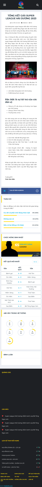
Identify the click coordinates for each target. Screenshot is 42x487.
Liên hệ (31, 479)
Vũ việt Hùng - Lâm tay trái (10, 467)
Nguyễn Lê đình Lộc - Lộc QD (11, 447)
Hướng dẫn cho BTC (21, 479)
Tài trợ (17, 476)
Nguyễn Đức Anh (7, 451)
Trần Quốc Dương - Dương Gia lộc (13, 463)
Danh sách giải (19, 473)
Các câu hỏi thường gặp (7, 480)
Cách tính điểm (33, 476)
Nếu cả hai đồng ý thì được (14, 225)
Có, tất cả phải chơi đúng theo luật (17, 213)
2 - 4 (19, 282)
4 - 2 (19, 277)
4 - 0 (19, 273)
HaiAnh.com (8, 486)
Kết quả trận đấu (34, 473)
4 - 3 (19, 306)
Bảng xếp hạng (5, 476)
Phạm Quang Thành (8, 455)
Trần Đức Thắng (25, 244)
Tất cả (35, 261)
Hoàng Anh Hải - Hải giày (10, 459)
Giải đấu (5, 409)
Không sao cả (9, 219)
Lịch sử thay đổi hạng (10, 441)
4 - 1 (19, 288)
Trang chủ (4, 473)
